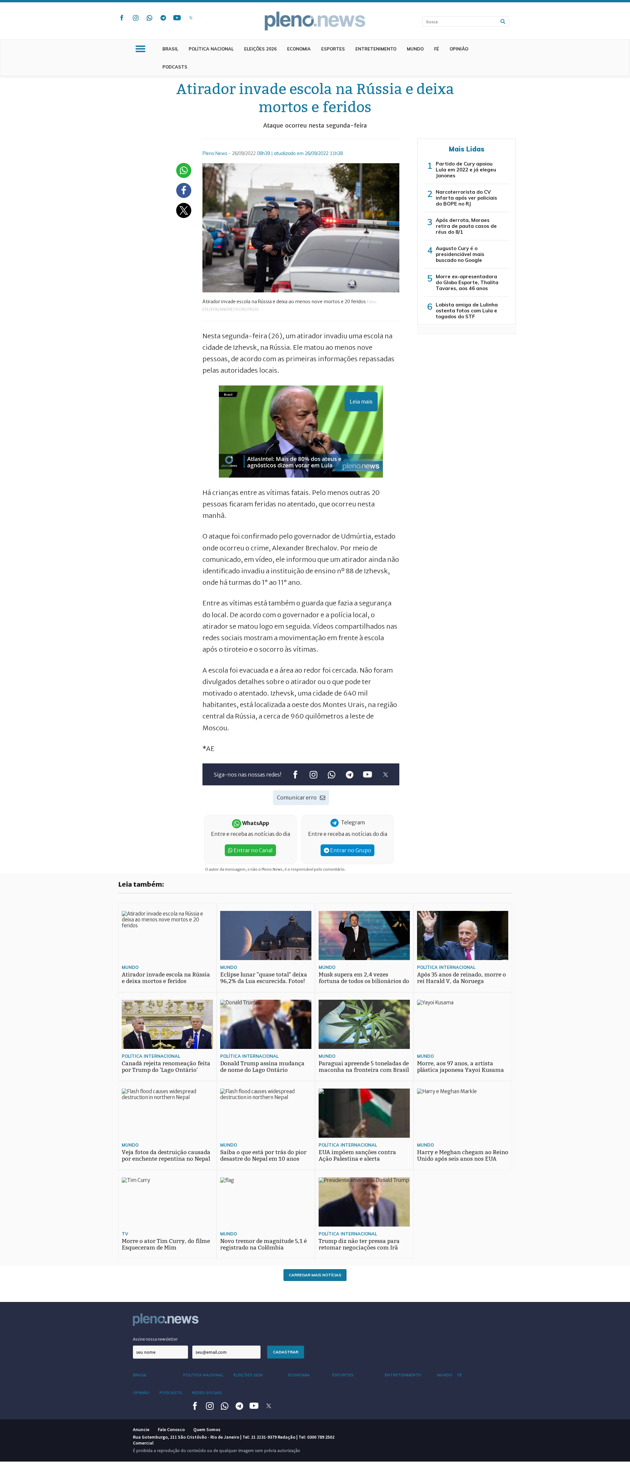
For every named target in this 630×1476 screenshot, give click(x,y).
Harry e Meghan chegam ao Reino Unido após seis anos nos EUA (462, 1155)
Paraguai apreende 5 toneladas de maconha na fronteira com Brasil (364, 1066)
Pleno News (315, 20)
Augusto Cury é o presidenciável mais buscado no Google (460, 254)
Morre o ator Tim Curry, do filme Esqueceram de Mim (166, 1244)
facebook (121, 17)
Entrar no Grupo (350, 850)
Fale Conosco (171, 1429)
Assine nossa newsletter (155, 1339)
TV (125, 1233)
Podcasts (174, 66)
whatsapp (149, 17)
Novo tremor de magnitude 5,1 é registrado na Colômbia (263, 1244)
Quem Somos (206, 1429)
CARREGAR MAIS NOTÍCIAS (315, 1274)
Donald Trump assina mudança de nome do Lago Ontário (262, 1066)
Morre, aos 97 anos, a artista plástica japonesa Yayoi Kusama (460, 1066)
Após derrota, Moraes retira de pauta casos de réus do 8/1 (466, 226)
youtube (176, 17)
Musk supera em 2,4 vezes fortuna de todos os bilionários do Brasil (364, 981)
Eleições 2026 (260, 48)
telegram (163, 17)
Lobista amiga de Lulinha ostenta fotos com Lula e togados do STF (467, 311)
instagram (135, 17)
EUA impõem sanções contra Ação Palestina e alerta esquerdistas (357, 1159)
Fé (436, 48)
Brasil (170, 48)
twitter (190, 17)
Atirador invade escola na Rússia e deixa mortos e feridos (166, 978)
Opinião (459, 48)
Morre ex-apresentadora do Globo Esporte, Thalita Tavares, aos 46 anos (467, 282)
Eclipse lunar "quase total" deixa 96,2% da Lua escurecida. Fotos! (263, 978)
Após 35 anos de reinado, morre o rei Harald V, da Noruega (461, 978)
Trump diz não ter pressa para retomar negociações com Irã (359, 1244)
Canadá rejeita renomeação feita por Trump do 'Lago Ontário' (166, 1066)
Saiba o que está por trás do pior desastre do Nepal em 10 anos (263, 1155)
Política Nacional (211, 48)
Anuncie (141, 1429)
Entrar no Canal (253, 850)
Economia (299, 48)
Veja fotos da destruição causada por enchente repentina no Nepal (166, 1155)
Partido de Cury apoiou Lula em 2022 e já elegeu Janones (466, 170)
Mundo (415, 48)
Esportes (333, 48)
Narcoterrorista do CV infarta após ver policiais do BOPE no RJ (466, 198)
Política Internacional (446, 967)
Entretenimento (375, 48)
